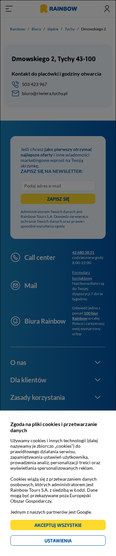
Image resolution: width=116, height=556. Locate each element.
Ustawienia (69, 542)
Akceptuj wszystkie (60, 526)
